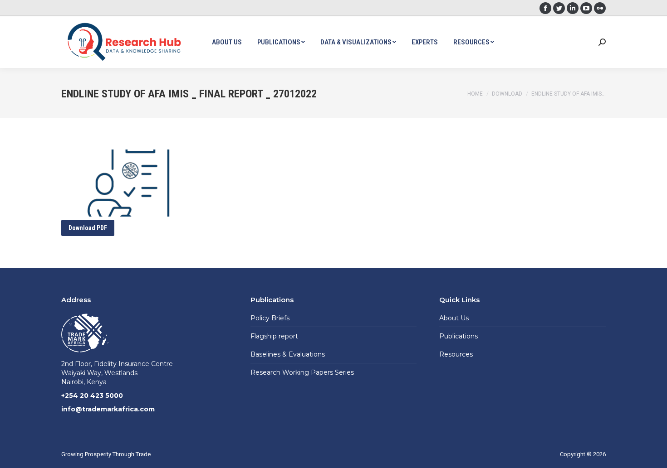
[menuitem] (226, 42)
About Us (454, 318)
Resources (456, 354)
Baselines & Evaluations (287, 354)
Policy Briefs (269, 318)
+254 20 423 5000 (92, 395)
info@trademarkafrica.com (108, 409)
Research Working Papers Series (302, 372)
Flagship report (274, 336)
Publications (458, 336)
